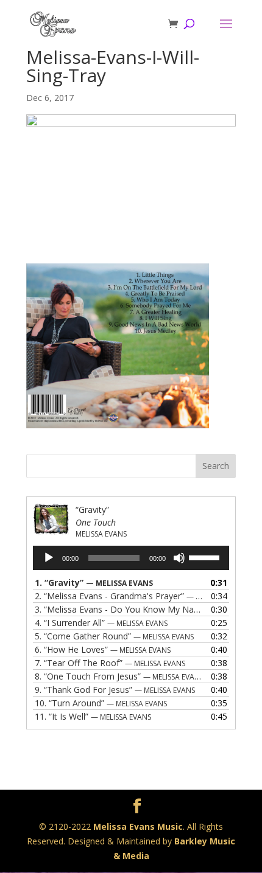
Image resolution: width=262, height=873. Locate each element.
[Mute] (179, 558)
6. (103, 649)
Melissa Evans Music (138, 826)
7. (110, 663)
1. (94, 582)
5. (114, 636)
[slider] (206, 557)
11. (93, 716)
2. (119, 596)
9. (115, 689)
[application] (131, 558)
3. (119, 609)
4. (101, 622)
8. (119, 676)
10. (101, 703)
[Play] (49, 558)
